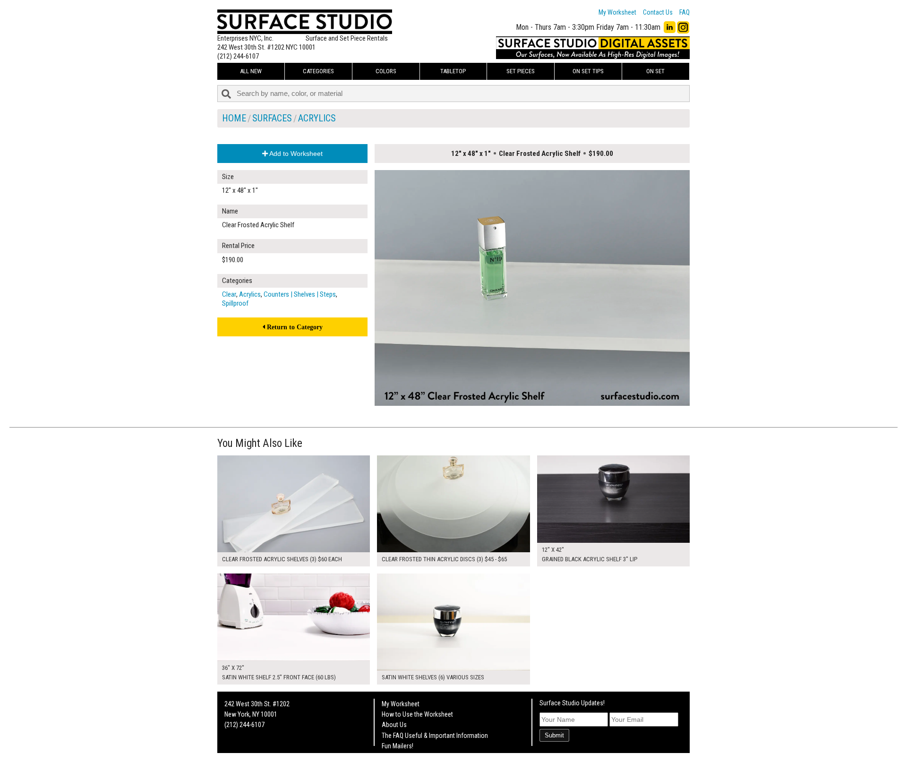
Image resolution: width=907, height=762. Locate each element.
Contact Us (658, 12)
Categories (318, 71)
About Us (394, 724)
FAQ (684, 12)
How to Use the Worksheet (417, 714)
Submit (554, 735)
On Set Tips (588, 71)
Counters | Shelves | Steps (300, 294)
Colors (386, 71)
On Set (655, 71)
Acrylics (317, 118)
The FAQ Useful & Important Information (435, 735)
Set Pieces (520, 71)
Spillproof (235, 303)
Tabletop (453, 71)
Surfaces (272, 118)
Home (234, 118)
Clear (229, 294)
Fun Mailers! (397, 746)
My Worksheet (617, 12)
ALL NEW (251, 71)
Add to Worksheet (295, 153)
